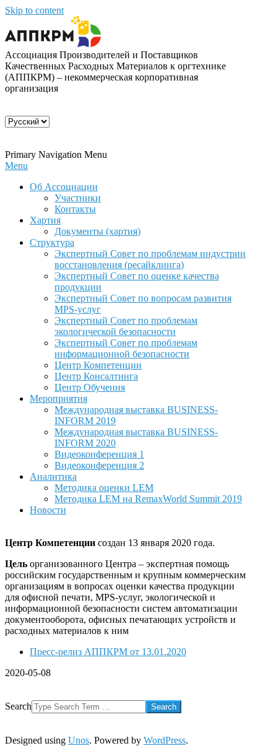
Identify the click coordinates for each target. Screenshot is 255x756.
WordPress (165, 740)
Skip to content (34, 10)
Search (18, 706)
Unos (78, 740)
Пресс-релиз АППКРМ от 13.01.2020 (108, 651)
